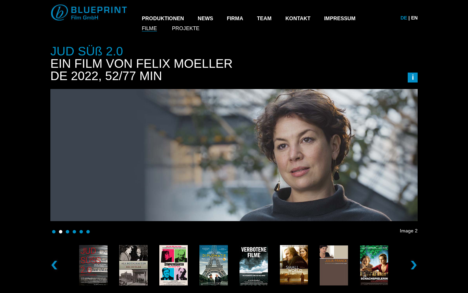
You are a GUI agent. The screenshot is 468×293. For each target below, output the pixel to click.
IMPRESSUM (340, 18)
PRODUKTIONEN (163, 18)
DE (404, 18)
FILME (149, 28)
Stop (414, 240)
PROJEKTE (185, 28)
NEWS (205, 18)
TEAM (264, 18)
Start (409, 240)
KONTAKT (297, 18)
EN (414, 18)
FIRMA (235, 18)
